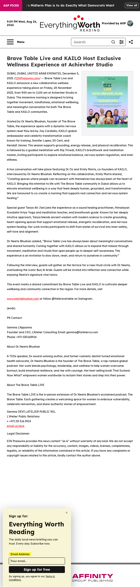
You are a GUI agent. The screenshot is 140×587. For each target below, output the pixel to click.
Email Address (20, 554)
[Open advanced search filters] (121, 42)
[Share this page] (130, 42)
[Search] (113, 42)
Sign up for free (37, 569)
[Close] (66, 512)
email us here (15, 426)
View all (131, 5)
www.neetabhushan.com (23, 298)
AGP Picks (11, 5)
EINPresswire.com (27, 78)
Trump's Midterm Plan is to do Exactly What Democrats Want (65, 5)
